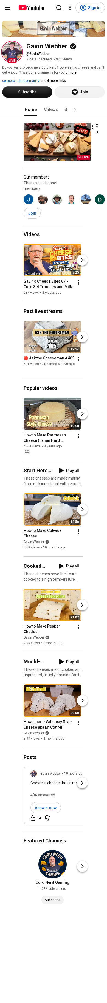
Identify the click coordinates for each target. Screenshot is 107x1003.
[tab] (30, 109)
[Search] (59, 7)
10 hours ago (74, 773)
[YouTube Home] (31, 7)
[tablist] (53, 109)
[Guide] (7, 7)
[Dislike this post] (47, 818)
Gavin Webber (34, 542)
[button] (12, 52)
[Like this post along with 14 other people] (32, 818)
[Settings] (70, 7)
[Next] (82, 260)
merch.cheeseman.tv (23, 81)
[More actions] (92, 126)
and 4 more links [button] (53, 81)
